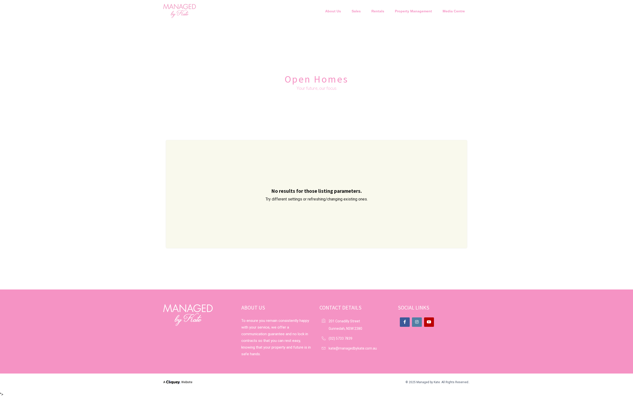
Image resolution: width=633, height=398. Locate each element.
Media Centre (454, 11)
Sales (356, 11)
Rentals (377, 11)
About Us (333, 11)
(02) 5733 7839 (340, 338)
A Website (177, 382)
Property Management (413, 11)
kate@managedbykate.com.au (353, 348)
